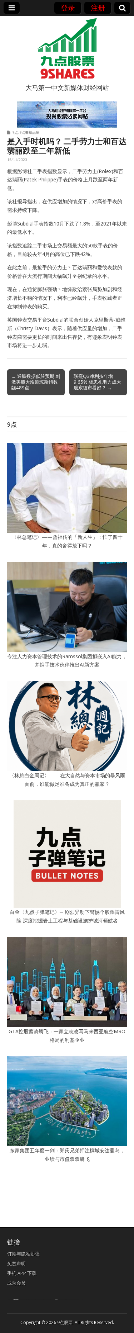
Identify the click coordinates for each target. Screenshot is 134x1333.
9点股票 (65, 1322)
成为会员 (16, 1283)
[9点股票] (67, 48)
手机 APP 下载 (21, 1273)
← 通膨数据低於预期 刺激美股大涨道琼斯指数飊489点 (35, 382)
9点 (15, 132)
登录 (68, 8)
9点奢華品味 (29, 132)
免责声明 (16, 1263)
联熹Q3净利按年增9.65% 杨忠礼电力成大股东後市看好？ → (97, 382)
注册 (98, 8)
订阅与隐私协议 (23, 1254)
